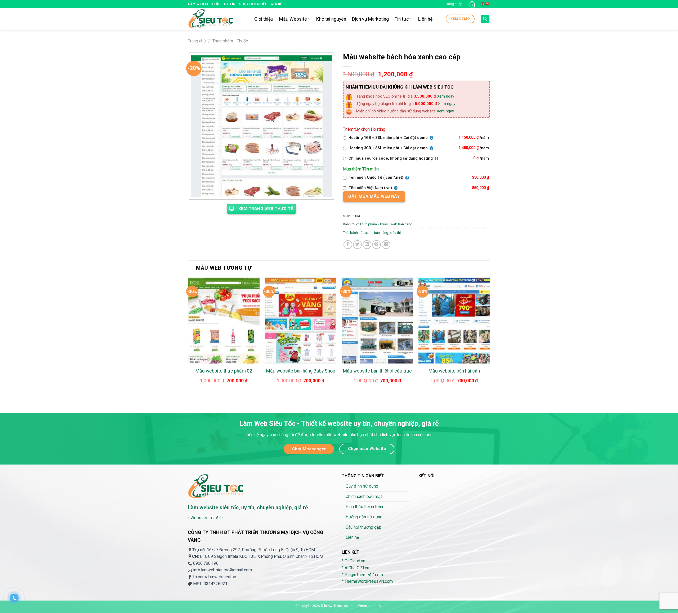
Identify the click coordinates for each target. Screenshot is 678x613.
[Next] (490, 337)
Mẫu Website (293, 19)
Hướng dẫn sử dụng (364, 516)
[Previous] (188, 337)
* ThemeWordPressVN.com (367, 581)
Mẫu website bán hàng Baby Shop (300, 371)
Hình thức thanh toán (364, 506)
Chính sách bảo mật (364, 496)
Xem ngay (445, 96)
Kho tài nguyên (331, 19)
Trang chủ (197, 40)
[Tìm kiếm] (485, 19)
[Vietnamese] (487, 4)
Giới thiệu (263, 19)
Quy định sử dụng (362, 486)
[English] (482, 4)
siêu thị (395, 233)
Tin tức (402, 19)
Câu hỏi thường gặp (363, 527)
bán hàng (381, 233)
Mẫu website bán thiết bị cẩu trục (377, 371)
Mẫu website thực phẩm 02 (223, 371)
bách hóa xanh (361, 233)
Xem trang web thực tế (265, 208)
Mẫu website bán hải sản (454, 371)
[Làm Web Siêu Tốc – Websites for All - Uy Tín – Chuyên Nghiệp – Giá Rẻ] (217, 19)
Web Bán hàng (401, 224)
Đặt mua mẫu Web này (374, 196)
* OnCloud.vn (353, 560)
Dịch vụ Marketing (370, 19)
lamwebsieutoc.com (339, 606)
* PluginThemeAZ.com (362, 574)
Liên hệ (425, 19)
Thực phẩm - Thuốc (230, 40)
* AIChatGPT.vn (355, 567)
